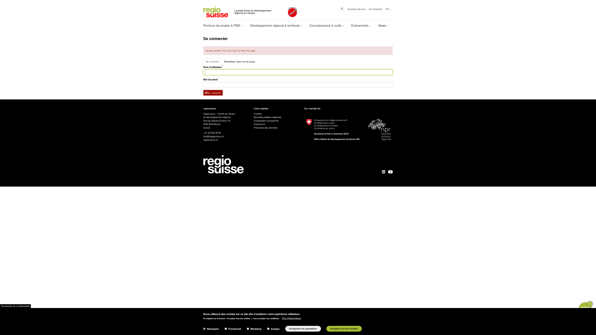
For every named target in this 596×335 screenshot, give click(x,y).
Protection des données (266, 127)
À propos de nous (357, 9)
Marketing (256, 328)
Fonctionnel (234, 328)
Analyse (275, 328)
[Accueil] (215, 11)
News (382, 25)
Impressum (259, 124)
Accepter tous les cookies (344, 328)
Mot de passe (210, 79)
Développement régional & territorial (275, 25)
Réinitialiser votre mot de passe (239, 61)
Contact (258, 113)
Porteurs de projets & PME (222, 25)
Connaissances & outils (325, 25)
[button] (389, 50)
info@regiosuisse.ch (213, 136)
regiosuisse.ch (210, 139)
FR (387, 9)
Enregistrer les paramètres (303, 328)
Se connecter (375, 9)
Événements (360, 25)
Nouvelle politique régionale (267, 117)
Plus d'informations (291, 318)
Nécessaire (213, 328)
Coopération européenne (266, 120)
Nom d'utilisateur (212, 67)
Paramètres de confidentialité (15, 306)
